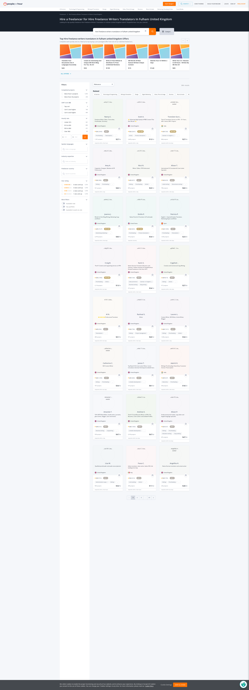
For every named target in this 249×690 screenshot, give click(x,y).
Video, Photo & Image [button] (159, 94)
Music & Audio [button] (180, 94)
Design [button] (136, 94)
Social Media (179, 9)
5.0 (99, 131)
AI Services (63, 9)
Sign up (232, 4)
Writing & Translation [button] (126, 94)
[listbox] (124, 57)
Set (85, 137)
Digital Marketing (114, 9)
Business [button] (171, 94)
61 (149, 497)
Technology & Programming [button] (110, 94)
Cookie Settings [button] (166, 685)
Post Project (169, 4)
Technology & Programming (76, 9)
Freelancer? (241, 4)
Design (104, 9)
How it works (199, 4)
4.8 (166, 329)
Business (140, 9)
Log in (226, 4)
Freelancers (63, 14)
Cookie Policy (149, 686)
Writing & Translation (93, 9)
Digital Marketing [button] (146, 94)
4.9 (165, 131)
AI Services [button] (97, 94)
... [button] (115, 135)
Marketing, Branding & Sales (165, 9)
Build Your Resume (213, 4)
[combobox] (119, 31)
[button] (185, 4)
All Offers (65, 74)
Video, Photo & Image (128, 9)
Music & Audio (150, 9)
